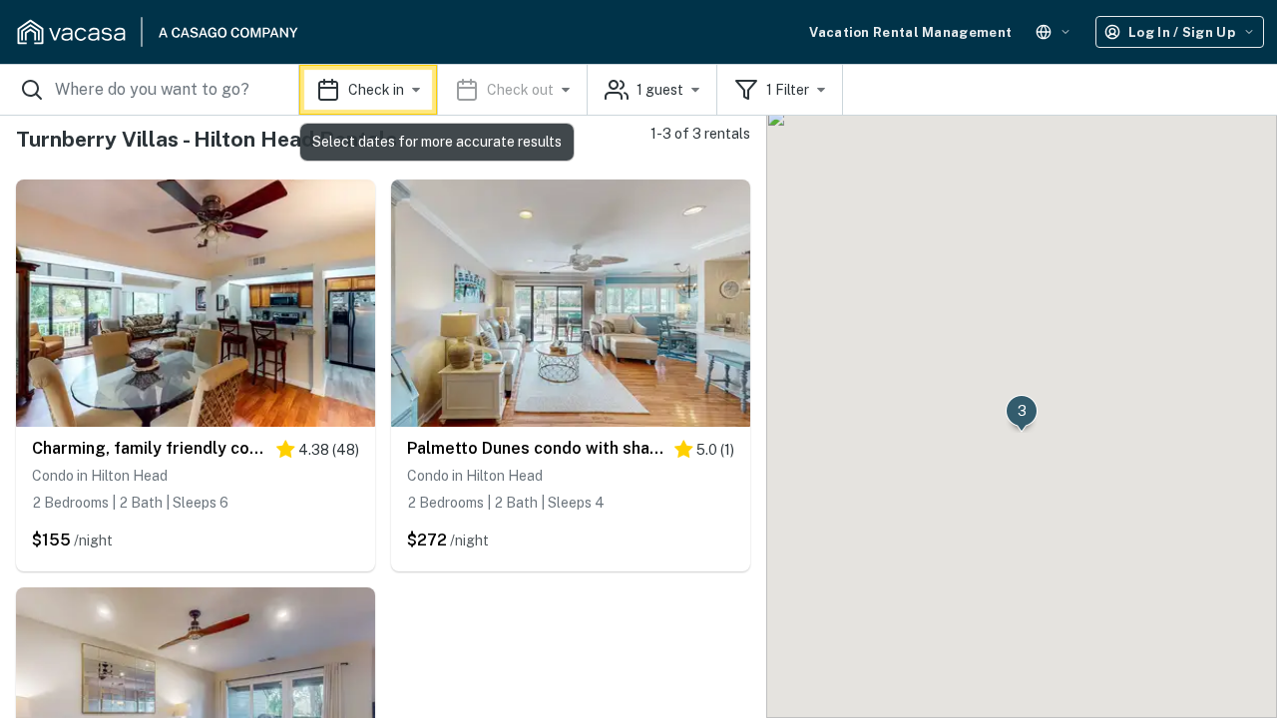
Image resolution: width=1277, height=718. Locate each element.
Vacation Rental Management (910, 32)
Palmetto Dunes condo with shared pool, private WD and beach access (535, 448)
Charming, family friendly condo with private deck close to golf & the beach (149, 448)
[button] (443, 90)
